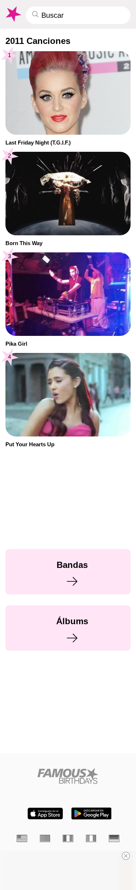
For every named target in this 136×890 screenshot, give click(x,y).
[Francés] (68, 838)
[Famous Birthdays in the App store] (45, 814)
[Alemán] (114, 838)
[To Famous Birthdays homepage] (12, 14)
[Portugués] (45, 838)
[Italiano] (91, 838)
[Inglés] (22, 838)
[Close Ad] (125, 855)
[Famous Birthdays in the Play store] (91, 814)
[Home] (68, 776)
